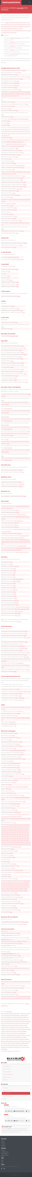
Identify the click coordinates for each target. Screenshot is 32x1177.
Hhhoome (3, 1027)
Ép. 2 (25, 921)
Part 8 (28, 818)
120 (7, 173)
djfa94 (16, 1021)
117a (27, 133)
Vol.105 (17, 842)
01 (12, 780)
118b (4, 135)
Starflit (13, 1045)
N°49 (4, 888)
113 (24, 171)
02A (7, 144)
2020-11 (6, 537)
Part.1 (16, 600)
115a (23, 133)
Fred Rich (27, 1023)
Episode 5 (3, 799)
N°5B (28, 118)
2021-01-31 (21, 520)
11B (22, 144)
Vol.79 (5, 838)
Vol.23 (5, 828)
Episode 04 (24, 750)
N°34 (2, 886)
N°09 (4, 998)
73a (19, 127)
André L (21, 1013)
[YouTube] (4, 1168)
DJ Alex (15, 1019)
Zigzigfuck (5, 1049)
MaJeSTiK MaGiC (9, 1031)
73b (20, 127)
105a (19, 131)
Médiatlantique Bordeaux (11, 1035)
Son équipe (2, 1142)
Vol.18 (20, 816)
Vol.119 (29, 844)
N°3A (17, 118)
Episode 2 (20, 797)
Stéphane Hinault (4, 1047)
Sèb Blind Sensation (11, 1043)
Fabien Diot (7, 1023)
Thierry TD (23, 1047)
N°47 (28, 886)
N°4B (23, 118)
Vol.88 (28, 838)
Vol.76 (25, 836)
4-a (15, 146)
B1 (11, 139)
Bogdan (17, 1015)
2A (9, 158)
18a (7, 95)
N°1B (11, 118)
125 (15, 173)
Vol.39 (18, 830)
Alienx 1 (14, 1013)
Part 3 (13, 257)
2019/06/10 (21, 890)
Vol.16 (15, 816)
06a (26, 91)
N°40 (14, 886)
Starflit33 (16, 1045)
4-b (17, 146)
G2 (25, 139)
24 (26, 97)
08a (3, 93)
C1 (14, 139)
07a (29, 91)
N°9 (21, 199)
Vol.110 (2, 844)
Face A (15, 81)
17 (21, 97)
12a (16, 93)
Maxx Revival (15, 1031)
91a (13, 129)
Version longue (22, 717)
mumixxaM (28, 1035)
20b (15, 95)
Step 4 (20, 846)
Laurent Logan (28, 1029)
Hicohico (6, 1027)
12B (22, 141)
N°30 (22, 884)
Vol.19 (23, 826)
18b (8, 95)
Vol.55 (28, 832)
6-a (21, 146)
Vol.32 (28, 828)
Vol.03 (22, 506)
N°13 (29, 199)
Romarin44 (27, 1041)
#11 (16, 899)
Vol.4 (16, 814)
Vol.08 (7, 508)
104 (13, 171)
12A (20, 141)
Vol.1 (9, 814)
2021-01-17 (11, 508)
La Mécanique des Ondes (20, 1029)
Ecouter (24, 70)
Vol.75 (23, 836)
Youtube (29, 394)
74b (24, 127)
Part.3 (22, 606)
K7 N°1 (7, 788)
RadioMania (3, 1041)
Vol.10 (28, 814)
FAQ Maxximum (5, 1079)
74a (22, 127)
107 (18, 171)
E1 (19, 139)
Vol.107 (23, 842)
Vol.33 (2, 830)
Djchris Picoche (12, 1021)
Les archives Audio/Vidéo (7, 1093)
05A (14, 144)
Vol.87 (25, 838)
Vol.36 (10, 830)
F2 (22, 139)
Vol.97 (23, 840)
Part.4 (24, 606)
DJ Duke (26, 1019)
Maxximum (3, 1033)
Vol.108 (26, 842)
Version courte (16, 717)
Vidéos (11, 30)
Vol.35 (7, 830)
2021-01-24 (4, 531)
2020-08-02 (21, 547)
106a (23, 131)
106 (16, 171)
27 (30, 97)
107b (29, 131)
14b (25, 93)
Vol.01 (17, 506)
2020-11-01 (17, 541)
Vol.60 (12, 834)
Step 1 (13, 846)
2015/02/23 (25, 924)
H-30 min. (23, 165)
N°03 (15, 763)
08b (5, 93)
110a (6, 133)
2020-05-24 (20, 545)
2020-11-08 (18, 516)
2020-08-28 (26, 547)
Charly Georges (7, 1017)
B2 (13, 139)
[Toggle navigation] (29, 2)
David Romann (24, 1017)
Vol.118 (26, 844)
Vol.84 (18, 838)
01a (10, 91)
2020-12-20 (25, 529)
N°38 (10, 886)
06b (28, 91)
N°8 (20, 199)
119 (5, 173)
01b (11, 91)
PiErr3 (23, 1037)
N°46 (26, 886)
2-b (14, 146)
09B (15, 141)
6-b (23, 146)
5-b (20, 146)
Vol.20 (25, 826)
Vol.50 (18, 832)
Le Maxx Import (6, 24)
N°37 (8, 886)
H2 (27, 139)
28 (1, 99)
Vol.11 (2, 816)
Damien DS (15, 1017)
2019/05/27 (21, 888)
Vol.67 (2, 836)
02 (13, 780)
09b (8, 93)
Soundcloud (3, 396)
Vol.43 (28, 830)
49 (8, 277)
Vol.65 (25, 834)
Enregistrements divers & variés (10, 22)
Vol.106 (20, 842)
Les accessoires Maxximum (7, 1077)
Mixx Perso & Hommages (17, 30)
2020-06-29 (17, 547)
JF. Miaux (7, 1029)
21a (16, 95)
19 (15, 793)
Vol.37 (12, 830)
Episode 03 (20, 750)
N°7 (18, 199)
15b (28, 93)
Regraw (10, 1041)
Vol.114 (14, 844)
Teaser (29, 691)
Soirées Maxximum (15, 28)
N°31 (24, 884)
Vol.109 (29, 842)
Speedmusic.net (8, 1045)
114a (19, 133)
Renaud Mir (19, 1041)
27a (9, 127)
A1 (9, 139)
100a (27, 129)
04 (16, 780)
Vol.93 (12, 840)
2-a (12, 146)
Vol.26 (12, 828)
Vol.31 (25, 828)
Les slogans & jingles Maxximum (8, 1074)
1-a (9, 146)
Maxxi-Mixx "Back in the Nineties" (7, 26)
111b (13, 133)
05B (15, 144)
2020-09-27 (8, 541)
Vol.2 (12, 814)
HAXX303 (25, 1025)
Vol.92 (10, 840)
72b (17, 127)
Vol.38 (15, 830)
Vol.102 (8, 842)
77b (27, 127)
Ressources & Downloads (7, 1095)
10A (17, 141)
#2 (12, 863)
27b (11, 127)
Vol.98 (25, 840)
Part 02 (27, 637)
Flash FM (17, 1023)
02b (15, 91)
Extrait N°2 (19, 581)
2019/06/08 (12, 890)
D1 (16, 139)
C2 (15, 139)
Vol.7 (22, 814)
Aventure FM (18, 22)
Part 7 (26, 818)
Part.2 (18, 600)
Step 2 (15, 846)
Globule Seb (21, 1025)
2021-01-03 (24, 514)
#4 (18, 522)
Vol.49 (15, 832)
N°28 (18, 884)
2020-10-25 (12, 541)
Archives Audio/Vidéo (4, 1153)
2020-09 (27, 535)
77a (25, 127)
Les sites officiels (5, 1087)
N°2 (10, 108)
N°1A (9, 118)
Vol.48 (12, 832)
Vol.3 (14, 814)
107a (27, 131)
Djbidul (8, 1021)
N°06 (27, 996)
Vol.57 (5, 834)
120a (6, 135)
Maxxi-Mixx (28, 24)
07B (12, 141)
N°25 (12, 884)
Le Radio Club (3, 1031)
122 (10, 173)
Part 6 (23, 818)
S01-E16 (19, 909)
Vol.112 (8, 844)
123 (12, 173)
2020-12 (9, 537)
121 (8, 173)
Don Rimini (23, 1021)
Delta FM (6, 1019)
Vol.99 (28, 840)
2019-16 (10, 739)
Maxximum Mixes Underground (20, 1033)
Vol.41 (23, 830)
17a (3, 95)
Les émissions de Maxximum (7, 1071)
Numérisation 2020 (19, 579)
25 (27, 97)
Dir (13, 1019)
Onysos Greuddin (18, 1037)
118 (3, 173)
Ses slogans (3, 1145)
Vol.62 (18, 834)
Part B (16, 589)
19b (12, 95)
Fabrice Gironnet (13, 1023)
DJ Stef (5, 1021)
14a (23, 93)
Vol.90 (5, 840)
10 (15, 97)
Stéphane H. (25, 1045)
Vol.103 (11, 842)
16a (30, 93)
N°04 (17, 763)
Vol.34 (5, 830)
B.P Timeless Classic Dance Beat (7, 1015)
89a (7, 129)
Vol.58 (7, 834)
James (16, 1027)
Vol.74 (20, 836)
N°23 (8, 884)
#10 (22, 897)
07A (10, 141)
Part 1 (8, 257)
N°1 (9, 108)
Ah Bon (2, 1013)
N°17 (4, 874)
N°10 (23, 199)
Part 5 (18, 257)
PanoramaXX (5, 28)
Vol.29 (20, 828)
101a (2, 131)
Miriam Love (23, 1035)
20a (13, 95)
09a (7, 93)
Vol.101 (5, 842)
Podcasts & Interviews (6, 32)
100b (29, 129)
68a (12, 127)
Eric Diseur (3, 1023)
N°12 (27, 199)
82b (2, 129)
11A (20, 144)
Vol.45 (5, 832)
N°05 (19, 763)
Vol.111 (5, 844)
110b (8, 133)
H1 (26, 139)
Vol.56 (2, 834)
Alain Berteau (6, 1013)
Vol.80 (7, 838)
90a (10, 129)
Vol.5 (18, 814)
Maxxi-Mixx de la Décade (22, 24)
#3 (17, 522)
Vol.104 (14, 842)
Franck (21, 1023)
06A (7, 141)
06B (9, 141)
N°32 (26, 884)
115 (27, 171)
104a (15, 131)
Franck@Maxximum (11, 2)
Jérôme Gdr (3, 1029)
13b (21, 93)
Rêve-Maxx (10, 28)
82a (29, 127)
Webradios (4, 1098)
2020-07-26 (27, 539)
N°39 (12, 886)
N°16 (2, 874)
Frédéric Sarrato (10, 1025)
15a (26, 93)
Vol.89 (2, 840)
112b (17, 133)
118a (2, 135)
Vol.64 (23, 834)
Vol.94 (15, 840)
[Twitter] (1, 1168)
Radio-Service (27, 1039)
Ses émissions (3, 1143)
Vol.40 (20, 830)
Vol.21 (28, 826)
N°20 (10, 874)
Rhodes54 (22, 1041)
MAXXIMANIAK (23, 1031)
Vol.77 (28, 836)
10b (12, 93)
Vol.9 (26, 814)
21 (24, 97)
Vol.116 (20, 844)
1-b (11, 146)
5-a (18, 146)
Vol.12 (5, 816)
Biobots (14, 1015)
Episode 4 (27, 797)
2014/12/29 (20, 924)
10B (19, 141)
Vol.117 (23, 844)
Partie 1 (15, 85)
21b (18, 95)
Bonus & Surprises (13, 32)
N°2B (15, 118)
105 (14, 171)
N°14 (2, 201)
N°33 (28, 884)
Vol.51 (20, 832)
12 (18, 97)
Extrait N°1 (15, 581)
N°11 (25, 199)
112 (23, 171)
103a (10, 131)
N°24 (10, 884)
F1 (21, 139)
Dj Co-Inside (22, 1019)
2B (10, 158)
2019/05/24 (16, 888)
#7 (18, 897)
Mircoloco (19, 621)
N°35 (4, 886)
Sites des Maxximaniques (5, 1151)
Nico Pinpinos (3, 1037)
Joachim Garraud (12, 1029)
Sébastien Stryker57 (25, 1043)
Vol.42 (25, 830)
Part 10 (3, 820)
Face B (18, 81)
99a (23, 129)
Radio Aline (13, 1039)
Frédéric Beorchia (4, 1025)
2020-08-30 (3, 541)
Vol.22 (2, 828)
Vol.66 (28, 834)
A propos (2, 1159)
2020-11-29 (17, 512)
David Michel (19, 1017)
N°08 (2, 998)
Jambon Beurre (11, 1027)
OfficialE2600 (8, 1037)
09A (14, 141)
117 (2, 173)
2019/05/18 (7, 888)
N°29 (20, 884)
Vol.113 (11, 844)
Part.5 (26, 606)
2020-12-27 (19, 514)
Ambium (18, 1013)
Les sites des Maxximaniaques (7, 1090)
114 (26, 171)
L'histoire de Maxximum (6, 1066)
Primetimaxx (8, 1039)
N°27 (16, 884)
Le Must (10, 24)
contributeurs (9, 1011)
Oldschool (13, 1037)
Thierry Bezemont (17, 1047)
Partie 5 (27, 609)
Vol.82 (12, 838)
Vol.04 (25, 506)
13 (19, 97)
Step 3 (17, 846)
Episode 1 (16, 797)
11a (13, 93)
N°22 (6, 884)
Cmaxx (11, 1017)
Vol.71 (12, 836)
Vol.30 (23, 828)
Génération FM (16, 1025)
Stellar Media (20, 1045)
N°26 (14, 884)
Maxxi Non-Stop (16, 26)
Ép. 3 (27, 921)
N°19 (8, 874)
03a (16, 91)
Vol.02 (20, 506)
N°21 (4, 884)
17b (5, 95)
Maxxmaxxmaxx (4, 1035)
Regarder (15, 671)
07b (2, 93)
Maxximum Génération (10, 1033)
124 (13, 173)
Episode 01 (11, 750)
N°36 (6, 886)
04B (12, 144)
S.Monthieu (5, 1043)
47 (7, 277)
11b (15, 93)
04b (21, 91)
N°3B (19, 118)
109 (21, 171)
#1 (14, 522)
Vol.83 (15, 838)
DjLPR (19, 1021)
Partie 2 (18, 85)
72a (15, 127)
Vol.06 (2, 508)
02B (9, 144)
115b (25, 133)
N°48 (2, 888)
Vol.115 (17, 844)
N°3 (20, 165)
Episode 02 (15, 750)
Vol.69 (7, 836)
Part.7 (30, 778)
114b (21, 133)
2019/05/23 (12, 888)
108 (19, 171)
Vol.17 (18, 816)
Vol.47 (10, 832)
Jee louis (23, 1027)
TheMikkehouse (11, 1047)
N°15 (4, 201)
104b (17, 131)
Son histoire (3, 1140)
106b (25, 131)
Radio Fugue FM (21, 1039)
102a (6, 131)
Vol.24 (7, 828)
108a (2, 133)
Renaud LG (14, 1041)
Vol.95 (18, 840)
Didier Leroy (10, 1019)
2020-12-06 (22, 516)
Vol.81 (10, 838)
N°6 (17, 199)
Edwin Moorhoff (28, 1021)
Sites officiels (3, 1150)
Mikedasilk (19, 1035)
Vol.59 (10, 834)
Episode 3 (23, 797)
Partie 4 (22, 259)
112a (15, 133)
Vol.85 (20, 838)
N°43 (20, 886)
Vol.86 (23, 838)
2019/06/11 (26, 890)
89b (8, 129)
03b (18, 91)
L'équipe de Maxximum (6, 1069)
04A (10, 144)
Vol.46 (7, 832)
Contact (2, 1161)
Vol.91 (7, 840)
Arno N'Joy (25, 1013)
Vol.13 (7, 816)
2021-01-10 (27, 516)
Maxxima (19, 1031)
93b (18, 129)
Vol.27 (15, 828)
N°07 (29, 996)
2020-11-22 (21, 541)
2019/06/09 (17, 890)
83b (5, 129)
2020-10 (2, 537)
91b (15, 129)
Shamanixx (3, 1045)
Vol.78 (2, 838)
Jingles (28, 998)
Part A (14, 589)
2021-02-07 (3, 518)
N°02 (13, 763)
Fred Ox (23, 1023)
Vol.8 (24, 814)
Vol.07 (5, 508)
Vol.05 (27, 506)
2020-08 (24, 535)
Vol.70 (10, 836)
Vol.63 (20, 834)
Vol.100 (2, 842)
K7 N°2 (10, 788)
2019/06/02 (3, 890)
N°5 (15, 199)
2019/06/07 (8, 890)
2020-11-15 (19, 533)
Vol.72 (15, 836)
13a (20, 93)
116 (29, 171)
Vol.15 (12, 816)
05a (23, 91)
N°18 (6, 874)
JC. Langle (19, 1027)
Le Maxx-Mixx (15, 24)
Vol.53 (25, 832)
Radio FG (16, 1039)
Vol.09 (27, 786)
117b (29, 133)
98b (21, 129)
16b (2, 95)
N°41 (16, 886)
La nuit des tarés (24, 22)
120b (8, 135)
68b (14, 127)
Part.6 (29, 606)
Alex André (11, 1013)
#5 (16, 863)
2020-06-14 (22, 539)
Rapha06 (7, 1041)
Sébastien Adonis (18, 1043)
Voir (4, 709)
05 (17, 780)
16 (20, 97)
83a (3, 129)
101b (4, 131)
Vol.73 (18, 836)
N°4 (14, 199)
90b (12, 129)
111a (10, 133)
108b (4, 133)
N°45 (24, 886)
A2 (10, 139)
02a (13, 91)
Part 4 (15, 257)
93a (16, 129)
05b (24, 91)
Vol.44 (2, 832)
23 (25, 97)
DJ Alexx (18, 1019)
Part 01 (25, 637)
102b (8, 131)
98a (20, 129)
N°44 (22, 886)
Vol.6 (20, 814)
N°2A (13, 118)
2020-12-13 (17, 510)
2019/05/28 (25, 888)
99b (25, 129)
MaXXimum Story (22, 26)
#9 (20, 897)
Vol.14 (10, 816)
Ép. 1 (23, 921)
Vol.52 (23, 832)
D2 (17, 139)
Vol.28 (18, 828)
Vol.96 (20, 840)
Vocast (26, 1047)
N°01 (11, 763)
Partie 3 (19, 259)
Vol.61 (15, 834)
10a (10, 93)
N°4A (21, 118)
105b (21, 131)
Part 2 (11, 257)
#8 (19, 897)
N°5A (25, 118)
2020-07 (21, 535)
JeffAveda (26, 1027)
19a (10, 95)
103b (13, 131)
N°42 (18, 886)
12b (18, 93)
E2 (20, 139)
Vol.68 (5, 836)
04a (20, 91)
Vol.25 (10, 828)
